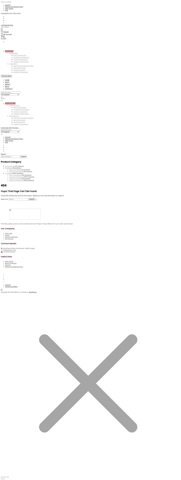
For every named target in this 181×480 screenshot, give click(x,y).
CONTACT (9, 89)
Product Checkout (11, 237)
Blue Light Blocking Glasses (23, 66)
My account (9, 239)
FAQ (6, 10)
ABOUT (7, 84)
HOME (7, 80)
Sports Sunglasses (20, 60)
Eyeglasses (13, 64)
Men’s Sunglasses (19, 55)
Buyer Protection (10, 263)
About (7, 235)
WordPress (32, 292)
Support (8, 5)
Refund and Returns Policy (14, 7)
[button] (3, 98)
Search (3, 154)
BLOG (7, 87)
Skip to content (6, 2)
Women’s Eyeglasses (20, 72)
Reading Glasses (19, 70)
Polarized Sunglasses (21, 58)
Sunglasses (13, 53)
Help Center (9, 8)
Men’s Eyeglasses (19, 68)
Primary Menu (6, 76)
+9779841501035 (7, 25)
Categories (9, 51)
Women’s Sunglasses (21, 62)
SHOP (7, 82)
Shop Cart (8, 233)
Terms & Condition (11, 286)
